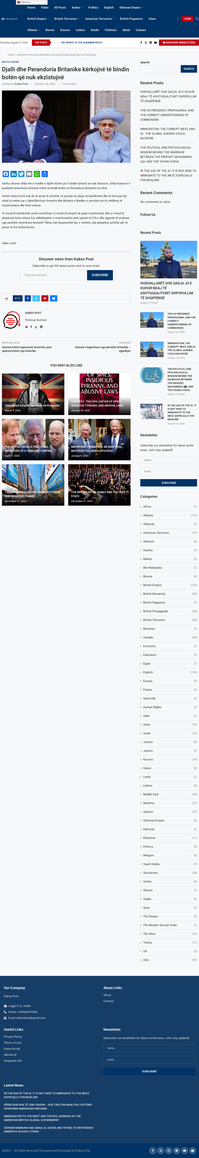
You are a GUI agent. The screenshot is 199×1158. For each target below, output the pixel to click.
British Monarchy (170, 594)
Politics (93, 7)
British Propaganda (170, 611)
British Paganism (131, 19)
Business (170, 628)
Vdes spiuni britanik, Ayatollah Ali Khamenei (32, 405)
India (170, 716)
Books (95, 30)
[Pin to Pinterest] (44, 298)
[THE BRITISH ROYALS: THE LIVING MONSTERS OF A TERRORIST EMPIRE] (33, 439)
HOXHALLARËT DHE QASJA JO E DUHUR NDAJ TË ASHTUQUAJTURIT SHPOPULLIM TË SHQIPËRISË (168, 96)
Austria (170, 550)
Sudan (170, 899)
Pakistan (170, 829)
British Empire (36, 19)
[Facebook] (141, 42)
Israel (170, 733)
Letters (80, 30)
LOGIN (187, 18)
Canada (170, 637)
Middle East (170, 794)
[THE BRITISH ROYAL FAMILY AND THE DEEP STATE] (99, 485)
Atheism (170, 541)
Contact (141, 30)
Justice (170, 742)
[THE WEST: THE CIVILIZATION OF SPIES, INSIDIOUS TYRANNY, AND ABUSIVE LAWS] (99, 394)
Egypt (170, 663)
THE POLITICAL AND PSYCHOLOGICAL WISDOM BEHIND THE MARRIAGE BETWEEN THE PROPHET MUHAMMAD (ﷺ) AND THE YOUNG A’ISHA (180, 380)
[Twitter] (145, 42)
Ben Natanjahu (170, 567)
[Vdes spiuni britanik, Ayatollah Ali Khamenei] (33, 394)
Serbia (170, 881)
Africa (170, 506)
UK (170, 951)
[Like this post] (18, 298)
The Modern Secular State (170, 925)
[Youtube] (155, 42)
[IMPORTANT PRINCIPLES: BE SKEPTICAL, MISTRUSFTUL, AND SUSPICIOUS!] (99, 439)
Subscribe (100, 275)
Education (170, 655)
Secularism (170, 873)
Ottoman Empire (130, 7)
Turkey (170, 942)
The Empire (170, 916)
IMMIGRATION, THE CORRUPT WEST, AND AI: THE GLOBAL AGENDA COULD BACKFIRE (167, 133)
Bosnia (49, 30)
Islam (152, 19)
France (170, 689)
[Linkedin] (150, 42)
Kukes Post (21, 83)
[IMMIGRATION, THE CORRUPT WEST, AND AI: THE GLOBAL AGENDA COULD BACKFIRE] (152, 349)
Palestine (170, 838)
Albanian (170, 524)
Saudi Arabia (170, 864)
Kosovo (65, 30)
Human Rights (170, 707)
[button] (54, 43)
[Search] (197, 18)
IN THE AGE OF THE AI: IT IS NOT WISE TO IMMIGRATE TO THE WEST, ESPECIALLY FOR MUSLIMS (168, 175)
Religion (170, 855)
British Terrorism (65, 19)
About (126, 30)
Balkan (170, 559)
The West (170, 934)
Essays (170, 681)
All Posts (60, 7)
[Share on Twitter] (36, 298)
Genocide (170, 698)
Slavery (170, 890)
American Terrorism (98, 19)
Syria (170, 907)
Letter (170, 777)
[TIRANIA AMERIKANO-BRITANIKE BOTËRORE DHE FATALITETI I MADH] (33, 485)
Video (44, 7)
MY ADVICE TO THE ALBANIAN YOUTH (82, 42)
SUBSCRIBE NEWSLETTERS (180, 42)
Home (31, 7)
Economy (170, 646)
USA (170, 960)
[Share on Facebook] (28, 298)
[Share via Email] (53, 298)
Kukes (76, 7)
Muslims (170, 803)
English (109, 7)
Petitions (111, 30)
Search (144, 62)
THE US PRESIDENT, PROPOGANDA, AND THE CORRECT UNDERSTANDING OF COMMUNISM (167, 115)
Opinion (170, 812)
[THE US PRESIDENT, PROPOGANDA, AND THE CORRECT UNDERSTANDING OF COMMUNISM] (152, 320)
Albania (32, 30)
